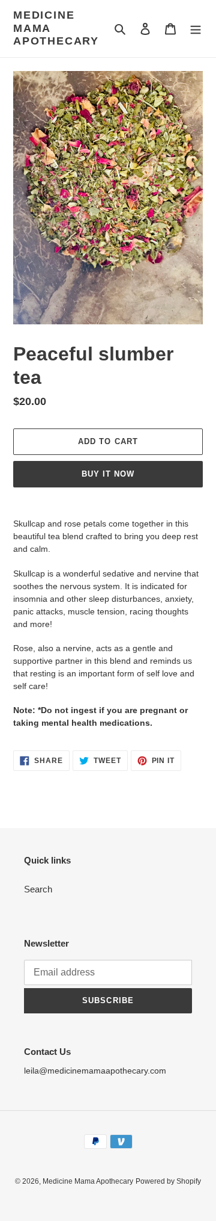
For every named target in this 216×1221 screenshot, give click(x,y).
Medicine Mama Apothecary (56, 28)
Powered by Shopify (168, 1181)
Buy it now (108, 473)
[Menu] (195, 29)
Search (38, 889)
